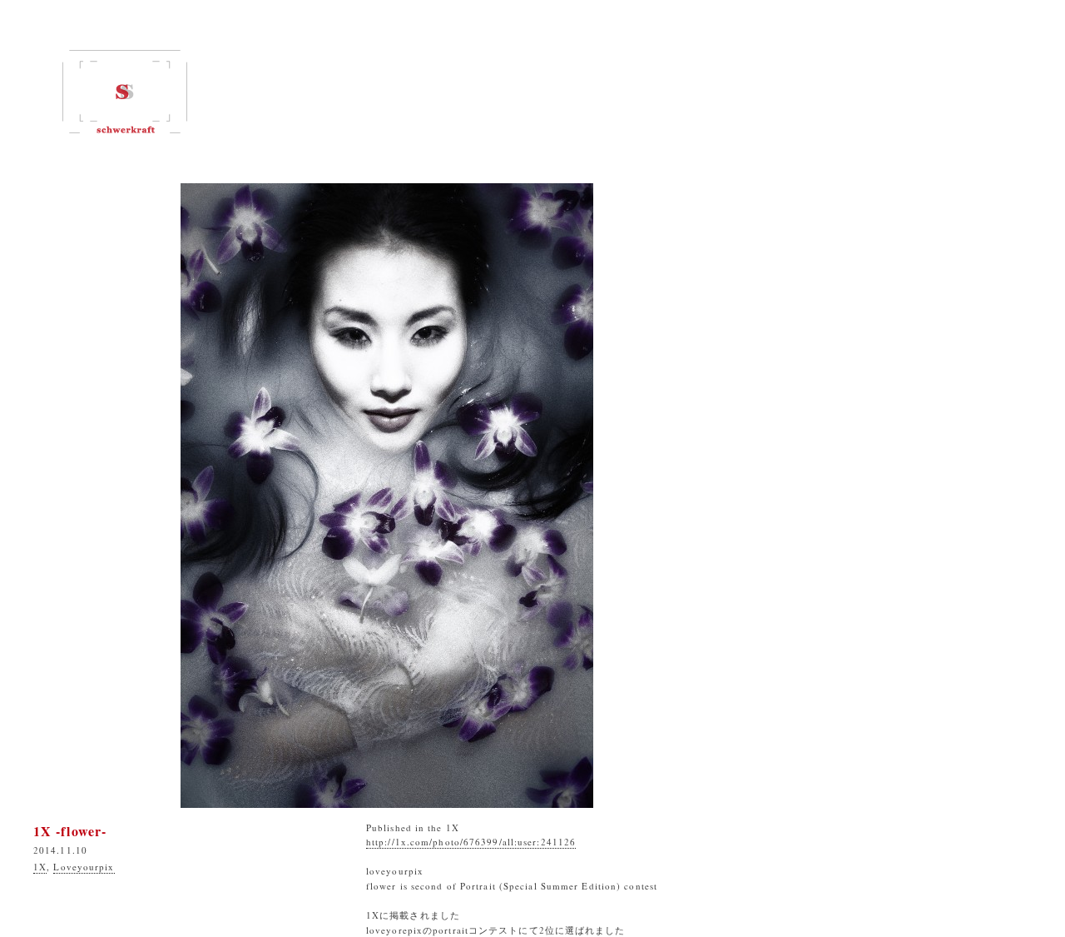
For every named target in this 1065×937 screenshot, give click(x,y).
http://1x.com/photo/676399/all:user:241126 (471, 841)
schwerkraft (124, 91)
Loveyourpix (83, 866)
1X (40, 866)
